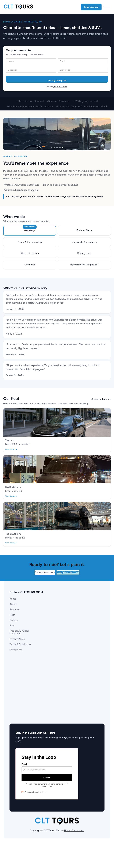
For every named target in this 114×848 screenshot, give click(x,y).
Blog (12, 625)
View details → (11, 449)
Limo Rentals (59, 672)
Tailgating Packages (63, 693)
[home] (18, 7)
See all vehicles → (101, 399)
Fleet (12, 614)
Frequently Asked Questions (19, 632)
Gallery (14, 620)
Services (14, 609)
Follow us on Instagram (87, 677)
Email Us (85, 670)
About (13, 604)
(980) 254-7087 (60, 87)
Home (13, 598)
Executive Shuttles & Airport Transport (63, 687)
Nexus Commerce (74, 830)
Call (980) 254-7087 (68, 572)
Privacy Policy (17, 638)
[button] (107, 7)
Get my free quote (45, 572)
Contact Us (16, 649)
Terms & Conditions (20, 644)
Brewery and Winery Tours (63, 679)
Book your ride (91, 7)
